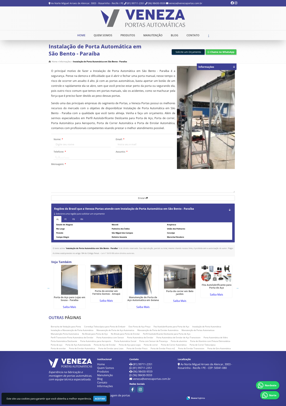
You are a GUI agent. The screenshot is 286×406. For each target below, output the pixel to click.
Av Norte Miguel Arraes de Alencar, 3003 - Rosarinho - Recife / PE (87, 3)
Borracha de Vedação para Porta (66, 326)
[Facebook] (232, 3)
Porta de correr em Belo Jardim (179, 293)
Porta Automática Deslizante (64, 341)
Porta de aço (56, 344)
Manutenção (153, 35)
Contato (193, 35)
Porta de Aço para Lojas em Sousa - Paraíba (69, 299)
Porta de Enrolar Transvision (191, 348)
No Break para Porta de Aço (95, 333)
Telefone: (60, 151)
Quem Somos (103, 35)
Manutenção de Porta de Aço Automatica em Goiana (143, 299)
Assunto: (122, 151)
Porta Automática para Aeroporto (95, 341)
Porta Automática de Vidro (216, 337)
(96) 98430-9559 (156, 3)
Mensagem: (58, 164)
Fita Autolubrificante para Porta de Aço (216, 286)
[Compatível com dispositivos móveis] (180, 398)
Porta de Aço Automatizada (78, 344)
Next (237, 287)
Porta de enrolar (58, 348)
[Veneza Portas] (70, 363)
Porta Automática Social (125, 341)
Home (81, 35)
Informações (105, 386)
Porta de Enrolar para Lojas (110, 348)
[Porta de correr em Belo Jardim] (179, 277)
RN (81, 219)
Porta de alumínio (179, 341)
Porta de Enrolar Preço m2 (163, 348)
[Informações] (208, 35)
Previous (48, 287)
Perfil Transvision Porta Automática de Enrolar (72, 337)
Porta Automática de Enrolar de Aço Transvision (178, 337)
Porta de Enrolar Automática (82, 348)
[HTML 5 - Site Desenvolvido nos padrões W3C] (158, 398)
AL (57, 219)
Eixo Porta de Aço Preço (139, 326)
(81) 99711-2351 (135, 3)
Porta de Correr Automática (174, 344)
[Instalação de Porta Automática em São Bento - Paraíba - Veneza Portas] (143, 18)
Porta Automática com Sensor (110, 337)
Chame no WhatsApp (222, 52)
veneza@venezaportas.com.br (185, 3)
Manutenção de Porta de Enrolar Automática (157, 330)
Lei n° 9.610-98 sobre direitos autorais (117, 253)
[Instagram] (236, 3)
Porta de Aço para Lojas (130, 344)
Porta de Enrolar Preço (137, 348)
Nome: (58, 139)
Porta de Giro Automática (219, 348)
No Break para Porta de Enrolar (125, 333)
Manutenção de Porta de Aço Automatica (115, 330)
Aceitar (100, 398)
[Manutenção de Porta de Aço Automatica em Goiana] (143, 280)
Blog (174, 35)
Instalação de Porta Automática (206, 326)
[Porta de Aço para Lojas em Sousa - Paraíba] (69, 280)
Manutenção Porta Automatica (65, 333)
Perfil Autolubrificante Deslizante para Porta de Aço (166, 333)
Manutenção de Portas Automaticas (198, 330)
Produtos (127, 35)
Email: (120, 139)
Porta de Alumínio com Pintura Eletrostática (210, 341)
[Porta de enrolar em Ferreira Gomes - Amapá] (106, 276)
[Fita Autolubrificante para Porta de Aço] (216, 273)
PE (65, 219)
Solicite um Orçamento (188, 52)
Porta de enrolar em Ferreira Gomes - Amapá (106, 292)
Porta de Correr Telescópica (202, 344)
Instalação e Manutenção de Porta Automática (72, 330)
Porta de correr (151, 344)
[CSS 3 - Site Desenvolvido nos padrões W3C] (169, 398)
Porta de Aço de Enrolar (105, 344)
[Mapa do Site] (149, 397)
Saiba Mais (69, 307)
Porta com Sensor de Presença (153, 341)
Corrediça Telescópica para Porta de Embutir (104, 326)
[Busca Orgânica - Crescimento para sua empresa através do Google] (196, 398)
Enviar (142, 198)
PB (73, 219)
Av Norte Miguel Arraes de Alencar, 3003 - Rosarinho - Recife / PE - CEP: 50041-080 (205, 366)
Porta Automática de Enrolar (140, 337)
